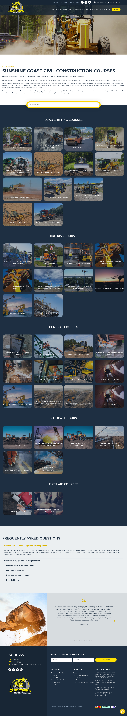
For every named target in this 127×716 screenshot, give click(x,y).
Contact (96, 9)
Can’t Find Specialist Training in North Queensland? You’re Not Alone (105, 682)
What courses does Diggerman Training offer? (26, 546)
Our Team (71, 9)
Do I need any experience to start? (21, 565)
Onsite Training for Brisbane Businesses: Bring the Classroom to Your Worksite (105, 693)
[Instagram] (86, 2)
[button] (62, 545)
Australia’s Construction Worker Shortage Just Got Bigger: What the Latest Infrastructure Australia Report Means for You (105, 675)
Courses (116, 9)
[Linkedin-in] (89, 2)
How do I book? (13, 580)
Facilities (78, 9)
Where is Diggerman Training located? (23, 561)
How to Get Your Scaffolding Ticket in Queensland (104, 688)
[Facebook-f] (82, 2)
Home (53, 9)
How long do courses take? (18, 575)
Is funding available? (15, 570)
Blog (91, 9)
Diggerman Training (62, 9)
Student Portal (105, 9)
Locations (85, 9)
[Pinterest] (21, 669)
